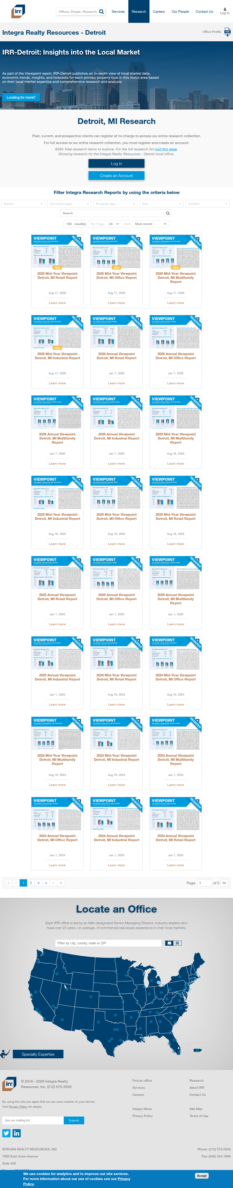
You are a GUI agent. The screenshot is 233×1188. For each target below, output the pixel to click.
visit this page (166, 149)
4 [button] (46, 883)
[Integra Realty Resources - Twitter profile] (6, 1136)
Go (224, 882)
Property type (105, 204)
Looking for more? (21, 97)
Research (139, 11)
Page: (191, 883)
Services (118, 11)
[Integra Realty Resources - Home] (9, 1084)
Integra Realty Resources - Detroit (54, 32)
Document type (61, 204)
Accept (202, 1176)
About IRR (197, 1087)
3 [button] (38, 883)
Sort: (127, 223)
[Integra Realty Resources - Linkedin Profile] (16, 1136)
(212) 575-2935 (220, 1149)
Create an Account (116, 175)
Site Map (196, 1109)
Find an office (142, 1080)
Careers (159, 11)
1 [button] (23, 883)
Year (145, 204)
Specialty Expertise (38, 1054)
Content (194, 204)
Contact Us (204, 11)
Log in (116, 163)
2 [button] (31, 883)
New (57, 267)
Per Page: (98, 223)
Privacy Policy (18, 1106)
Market (9, 204)
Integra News (142, 1109)
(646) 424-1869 (220, 1156)
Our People (180, 11)
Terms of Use (199, 1116)
